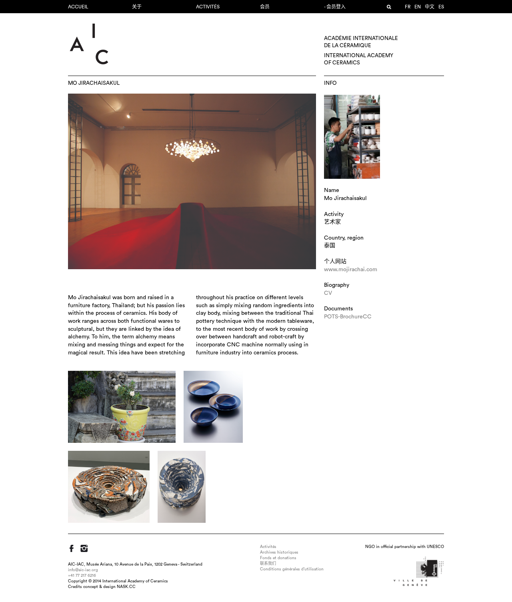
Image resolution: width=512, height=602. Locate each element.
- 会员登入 (335, 6)
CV (328, 293)
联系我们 (268, 564)
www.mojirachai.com (350, 269)
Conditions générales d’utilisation (292, 569)
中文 (429, 6)
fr (407, 6)
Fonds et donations (278, 558)
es (441, 6)
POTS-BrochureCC (348, 317)
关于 (137, 6)
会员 (265, 6)
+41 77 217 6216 (82, 576)
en (417, 6)
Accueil (78, 6)
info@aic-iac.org (83, 570)
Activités (208, 6)
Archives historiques (279, 552)
